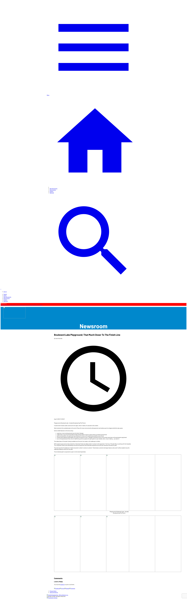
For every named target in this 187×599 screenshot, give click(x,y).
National (52, 192)
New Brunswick (53, 188)
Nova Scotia (53, 190)
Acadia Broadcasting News (7, 305)
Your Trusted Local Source (36, 305)
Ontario (51, 191)
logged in (62, 584)
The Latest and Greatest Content (22, 305)
